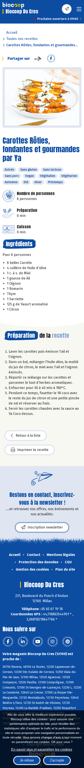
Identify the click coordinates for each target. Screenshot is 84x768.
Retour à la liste (28, 435)
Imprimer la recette (32, 450)
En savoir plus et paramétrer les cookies (41, 749)
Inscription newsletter (45, 527)
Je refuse (27, 760)
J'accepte (57, 760)
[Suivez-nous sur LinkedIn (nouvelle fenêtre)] (22, 641)
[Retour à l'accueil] (13, 5)
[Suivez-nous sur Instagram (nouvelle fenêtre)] (52, 641)
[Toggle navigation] (79, 10)
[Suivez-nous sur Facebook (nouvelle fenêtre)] (8, 641)
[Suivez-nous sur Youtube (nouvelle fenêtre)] (37, 641)
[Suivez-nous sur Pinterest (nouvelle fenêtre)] (67, 641)
